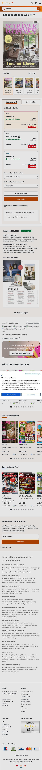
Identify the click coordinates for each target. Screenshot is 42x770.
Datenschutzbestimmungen (33, 374)
